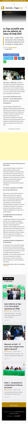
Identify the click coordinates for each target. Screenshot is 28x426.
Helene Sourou (13, 47)
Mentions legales (14, 405)
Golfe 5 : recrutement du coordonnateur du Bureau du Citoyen (13, 385)
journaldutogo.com (20, 411)
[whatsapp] (4, 61)
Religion (8, 12)
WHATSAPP (5, 265)
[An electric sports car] (14, 292)
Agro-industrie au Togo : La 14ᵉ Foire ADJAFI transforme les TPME (13, 306)
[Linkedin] (19, 58)
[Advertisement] (14, 146)
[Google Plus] (15, 58)
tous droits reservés (14, 413)
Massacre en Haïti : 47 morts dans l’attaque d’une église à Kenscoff (14, 346)
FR (14, 4)
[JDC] (12, 7)
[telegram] (23, 58)
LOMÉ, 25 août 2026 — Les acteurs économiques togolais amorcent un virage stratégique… (12, 315)
